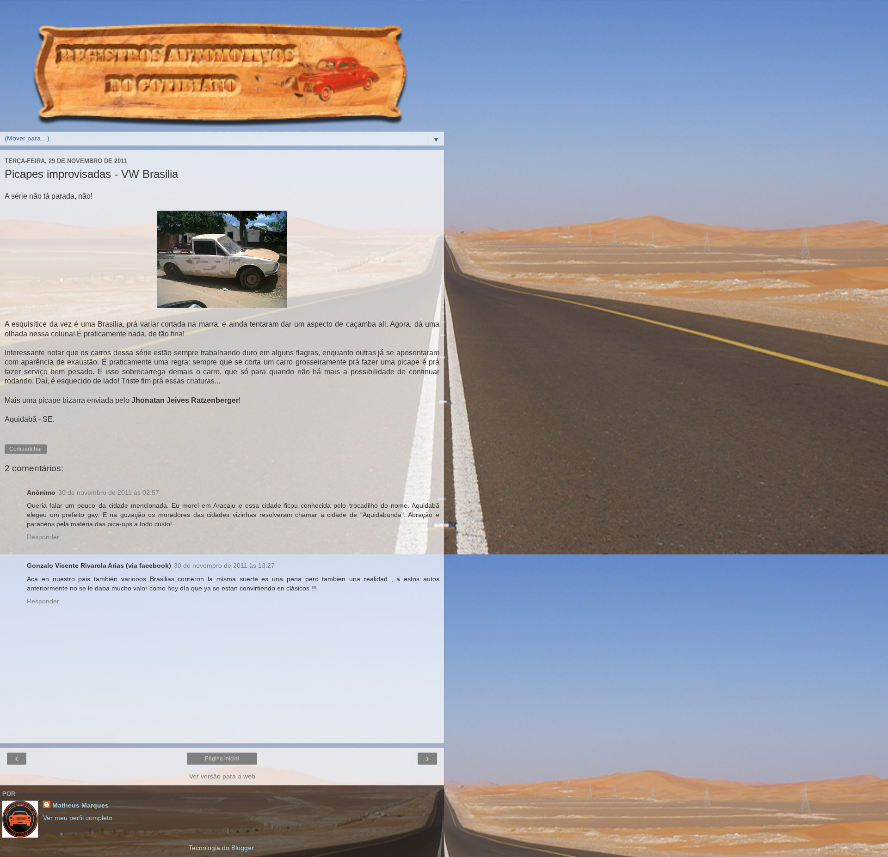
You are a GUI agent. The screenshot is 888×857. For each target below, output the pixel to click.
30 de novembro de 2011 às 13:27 (224, 565)
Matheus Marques (80, 805)
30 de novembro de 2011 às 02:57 (108, 492)
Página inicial (222, 758)
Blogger (242, 847)
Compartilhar (25, 449)
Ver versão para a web (222, 776)
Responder (43, 537)
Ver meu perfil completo (77, 817)
